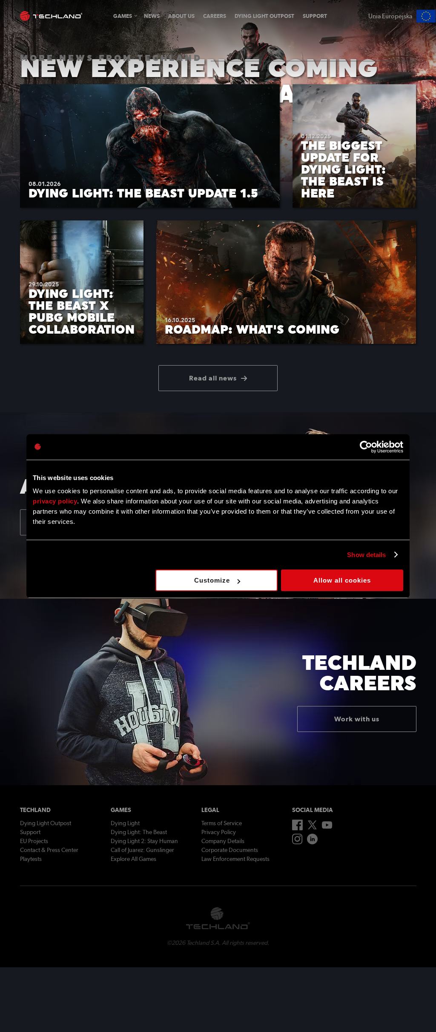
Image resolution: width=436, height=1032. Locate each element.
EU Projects (34, 841)
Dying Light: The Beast (139, 832)
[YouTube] (327, 826)
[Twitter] (312, 827)
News (152, 16)
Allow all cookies (342, 580)
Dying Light (125, 823)
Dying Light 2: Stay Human (144, 841)
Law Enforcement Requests (235, 858)
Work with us (356, 719)
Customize (212, 580)
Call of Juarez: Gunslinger (142, 849)
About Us (181, 16)
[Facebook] (297, 828)
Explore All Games (133, 858)
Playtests (31, 858)
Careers (214, 16)
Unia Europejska (390, 16)
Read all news (213, 378)
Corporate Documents (229, 849)
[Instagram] (297, 842)
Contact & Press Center (49, 849)
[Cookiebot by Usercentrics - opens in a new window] (366, 446)
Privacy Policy (218, 832)
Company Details (222, 841)
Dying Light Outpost (264, 16)
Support (315, 16)
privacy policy (55, 501)
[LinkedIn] (312, 842)
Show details (366, 554)
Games (122, 16)
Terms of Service (221, 823)
